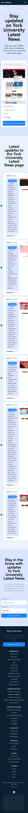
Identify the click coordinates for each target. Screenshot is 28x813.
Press (14, 774)
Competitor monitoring (14, 691)
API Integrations (14, 736)
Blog (14, 777)
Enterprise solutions (14, 761)
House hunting (14, 668)
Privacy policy (14, 784)
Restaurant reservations (14, 676)
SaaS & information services (14, 715)
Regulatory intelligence (14, 694)
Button (14, 746)
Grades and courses (14, 673)
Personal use (14, 756)
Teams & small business (14, 759)
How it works (14, 731)
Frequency (6, 113)
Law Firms (14, 712)
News (14, 662)
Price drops (14, 657)
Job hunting (14, 665)
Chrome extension (14, 743)
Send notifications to (8, 106)
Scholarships (14, 679)
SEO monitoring (14, 703)
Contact (14, 769)
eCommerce (14, 718)
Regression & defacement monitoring (14, 700)
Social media (14, 670)
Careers (14, 771)
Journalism (14, 724)
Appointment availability (14, 659)
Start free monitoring (14, 615)
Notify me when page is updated (14, 123)
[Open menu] (25, 2)
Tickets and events (14, 684)
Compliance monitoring (14, 697)
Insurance (14, 721)
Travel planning (14, 682)
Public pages (14, 749)
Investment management (14, 710)
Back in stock (14, 654)
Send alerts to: (5, 599)
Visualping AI (14, 733)
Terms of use (14, 786)
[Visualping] (6, 2)
